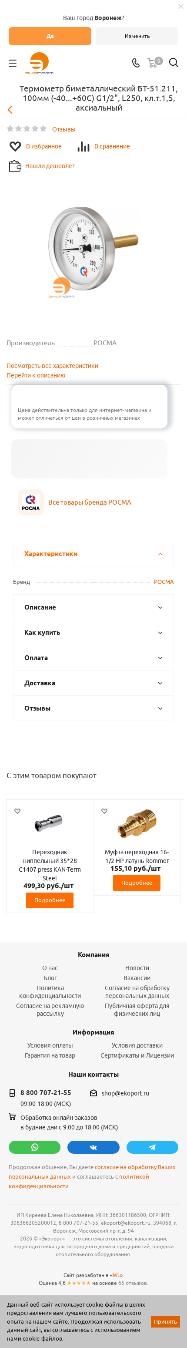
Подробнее (49, 899)
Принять (165, 1321)
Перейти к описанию (36, 375)
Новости (137, 967)
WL (116, 1275)
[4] (35, 128)
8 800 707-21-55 (45, 1093)
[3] (27, 128)
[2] (19, 128)
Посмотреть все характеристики (52, 365)
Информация (93, 1032)
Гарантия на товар (50, 1055)
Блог (50, 977)
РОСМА (164, 581)
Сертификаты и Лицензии (137, 1055)
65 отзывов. (133, 1283)
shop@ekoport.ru (125, 1093)
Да (50, 36)
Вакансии (137, 977)
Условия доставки (137, 1045)
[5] (44, 128)
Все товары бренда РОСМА (89, 502)
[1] (11, 128)
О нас (50, 967)
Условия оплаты (50, 1045)
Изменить (137, 36)
